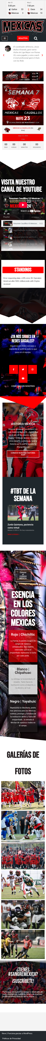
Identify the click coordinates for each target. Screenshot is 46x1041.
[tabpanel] (23, 205)
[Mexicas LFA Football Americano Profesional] (23, 26)
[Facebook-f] (13, 369)
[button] (3, 55)
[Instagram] (32, 369)
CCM (23, 139)
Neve (4, 1033)
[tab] (23, 223)
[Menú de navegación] (5, 38)
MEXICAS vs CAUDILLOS (21, 128)
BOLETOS (23, 38)
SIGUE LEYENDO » (14, 534)
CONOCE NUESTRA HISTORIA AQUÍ (23, 454)
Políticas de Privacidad (11, 1038)
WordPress (27, 1033)
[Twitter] (23, 369)
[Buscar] (36, 38)
